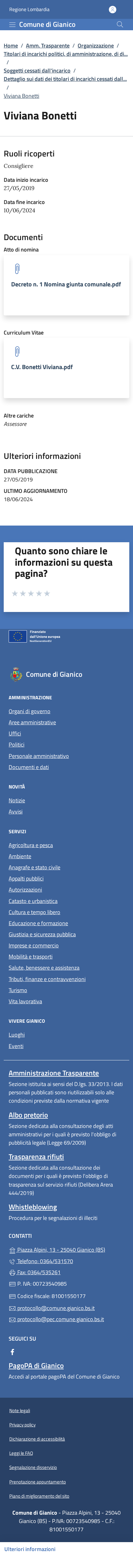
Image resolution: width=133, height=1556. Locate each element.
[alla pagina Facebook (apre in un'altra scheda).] (12, 1351)
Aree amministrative (32, 722)
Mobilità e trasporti (31, 956)
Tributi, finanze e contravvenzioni (47, 979)
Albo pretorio (28, 1114)
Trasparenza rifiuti (36, 1156)
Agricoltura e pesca (31, 845)
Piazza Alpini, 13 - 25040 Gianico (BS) (70, 1249)
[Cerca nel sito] (120, 24)
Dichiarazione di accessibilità (37, 1438)
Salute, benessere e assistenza (44, 967)
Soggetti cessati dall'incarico (37, 70)
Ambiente (20, 856)
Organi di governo (29, 711)
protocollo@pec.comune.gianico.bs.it (60, 1319)
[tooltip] (66, 285)
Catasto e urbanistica (33, 901)
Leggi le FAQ (21, 1453)
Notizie (17, 800)
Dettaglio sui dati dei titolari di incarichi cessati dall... (65, 79)
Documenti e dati (29, 767)
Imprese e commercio (34, 945)
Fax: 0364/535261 (38, 1272)
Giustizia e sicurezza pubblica (42, 934)
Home (11, 45)
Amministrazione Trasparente (54, 1072)
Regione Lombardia (29, 9)
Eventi (16, 1046)
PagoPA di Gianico (36, 1365)
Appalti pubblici (26, 878)
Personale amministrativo (39, 756)
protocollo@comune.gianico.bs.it (55, 1308)
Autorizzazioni (25, 889)
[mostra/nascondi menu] (12, 24)
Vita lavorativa (25, 1001)
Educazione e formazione (38, 923)
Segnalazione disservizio (33, 1467)
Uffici (15, 733)
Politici (16, 744)
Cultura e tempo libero (34, 912)
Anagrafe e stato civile (34, 867)
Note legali (19, 1410)
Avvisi (16, 811)
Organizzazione (96, 45)
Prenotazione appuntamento (37, 1481)
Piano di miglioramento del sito (39, 1496)
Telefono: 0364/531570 (44, 1261)
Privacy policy (22, 1424)
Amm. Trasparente (48, 45)
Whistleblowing (33, 1206)
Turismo (18, 990)
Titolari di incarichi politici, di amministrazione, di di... (66, 54)
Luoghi (17, 1034)
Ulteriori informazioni (29, 1549)
